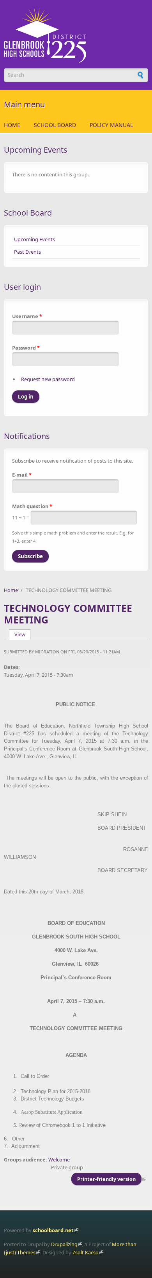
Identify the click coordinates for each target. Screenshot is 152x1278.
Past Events (27, 251)
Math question (32, 506)
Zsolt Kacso (85, 1252)
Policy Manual (111, 125)
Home (12, 125)
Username (27, 316)
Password (26, 347)
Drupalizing (64, 1244)
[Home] (76, 35)
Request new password (48, 379)
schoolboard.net (53, 1230)
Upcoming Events (34, 239)
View (22, 634)
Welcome (59, 1159)
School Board (55, 125)
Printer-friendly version (106, 1178)
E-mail (22, 474)
